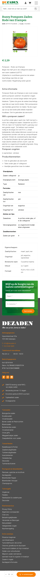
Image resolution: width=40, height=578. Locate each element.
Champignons (7, 483)
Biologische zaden (8, 413)
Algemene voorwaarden (10, 512)
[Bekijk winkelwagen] (30, 3)
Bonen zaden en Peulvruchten (12, 422)
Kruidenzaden (7, 416)
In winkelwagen (27, 574)
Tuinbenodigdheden (9, 452)
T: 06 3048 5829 (8, 346)
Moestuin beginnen (9, 537)
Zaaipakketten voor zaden (11, 438)
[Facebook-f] (3, 377)
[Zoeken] (35, 9)
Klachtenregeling (8, 529)
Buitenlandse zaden (9, 427)
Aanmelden (28, 311)
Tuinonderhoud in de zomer (12, 543)
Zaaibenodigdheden (9, 450)
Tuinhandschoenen (8, 464)
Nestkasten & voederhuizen (12, 498)
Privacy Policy (7, 509)
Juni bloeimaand (8, 540)
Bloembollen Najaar (9, 478)
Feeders (5, 495)
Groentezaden (7, 419)
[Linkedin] (11, 377)
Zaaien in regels (7, 559)
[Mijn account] (26, 3)
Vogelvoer (5, 492)
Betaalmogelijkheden (9, 517)
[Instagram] (7, 377)
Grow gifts (6, 433)
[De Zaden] (10, 3)
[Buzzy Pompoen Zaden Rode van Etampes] (20, 42)
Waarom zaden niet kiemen (11, 554)
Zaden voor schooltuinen (11, 551)
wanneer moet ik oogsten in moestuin (15, 557)
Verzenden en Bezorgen (10, 520)
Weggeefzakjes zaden (10, 435)
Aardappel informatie (9, 562)
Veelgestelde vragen (9, 526)
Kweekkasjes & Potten (10, 447)
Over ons (5, 515)
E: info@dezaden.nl (9, 343)
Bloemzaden (6, 424)
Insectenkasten (7, 455)
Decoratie (5, 461)
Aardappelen (6, 475)
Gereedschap (7, 458)
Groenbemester (7, 430)
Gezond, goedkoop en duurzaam (14, 546)
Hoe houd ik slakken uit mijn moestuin (15, 548)
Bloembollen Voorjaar (9, 481)
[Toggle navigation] (36, 3)
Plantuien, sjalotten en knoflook (13, 472)
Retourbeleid (6, 523)
